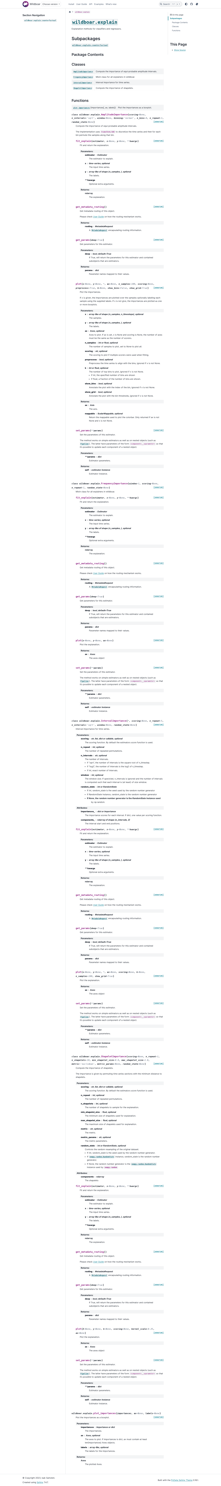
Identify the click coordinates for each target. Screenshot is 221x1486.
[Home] (70, 12)
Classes (175, 26)
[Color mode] (186, 4)
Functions (176, 30)
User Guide (81, 4)
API (90, 4)
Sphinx (40, 1482)
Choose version (50, 4)
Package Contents (180, 22)
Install (71, 4)
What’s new (111, 4)
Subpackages (176, 18)
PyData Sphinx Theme (181, 1480)
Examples (99, 4)
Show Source (180, 50)
